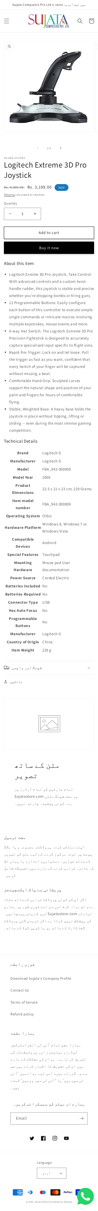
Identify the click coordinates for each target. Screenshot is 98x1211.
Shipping (9, 194)
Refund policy (22, 1014)
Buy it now (49, 247)
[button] (6, 21)
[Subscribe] (81, 1118)
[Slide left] (37, 148)
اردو (46, 1173)
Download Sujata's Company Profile (40, 978)
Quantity (10, 203)
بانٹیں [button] (16, 681)
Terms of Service (24, 1002)
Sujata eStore (42, 1201)
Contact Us (19, 990)
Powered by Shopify (61, 1201)
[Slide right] (60, 148)
